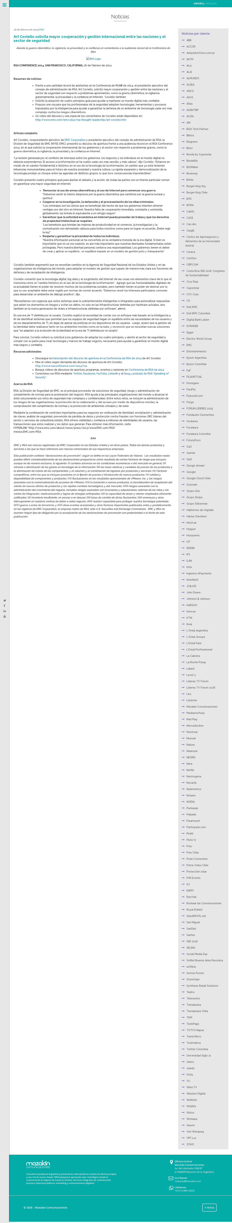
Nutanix (191, 795)
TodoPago (193, 1023)
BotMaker (192, 167)
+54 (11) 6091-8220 (184, 1190)
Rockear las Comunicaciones (204, 903)
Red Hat (191, 897)
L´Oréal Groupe (196, 636)
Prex (189, 846)
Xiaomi (191, 1125)
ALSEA (190, 84)
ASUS (190, 97)
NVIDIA (191, 801)
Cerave (191, 251)
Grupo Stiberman (197, 503)
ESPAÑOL (199, 3)
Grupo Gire (193, 491)
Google (191, 471)
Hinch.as (191, 522)
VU (188, 1080)
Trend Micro (194, 1036)
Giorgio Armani (195, 465)
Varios (190, 1061)
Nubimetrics (194, 789)
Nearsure (192, 751)
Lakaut (191, 668)
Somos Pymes (195, 973)
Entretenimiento (196, 351)
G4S (189, 446)
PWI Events (193, 877)
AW (189, 122)
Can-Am (191, 224)
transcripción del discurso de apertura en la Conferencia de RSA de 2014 (97, 358)
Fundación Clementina (200, 414)
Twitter (77, 373)
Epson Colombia (196, 364)
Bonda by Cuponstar (199, 154)
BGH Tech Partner (197, 129)
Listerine (192, 700)
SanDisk (191, 928)
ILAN (189, 560)
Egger (190, 332)
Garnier (191, 452)
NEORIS (191, 757)
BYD (189, 198)
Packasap (192, 808)
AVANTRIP (193, 110)
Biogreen (192, 141)
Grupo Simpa (194, 497)
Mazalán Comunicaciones (202, 706)
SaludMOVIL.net (196, 916)
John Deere (194, 592)
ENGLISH (211, 3)
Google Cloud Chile (199, 478)
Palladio (191, 814)
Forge (190, 402)
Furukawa (192, 427)
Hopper (191, 529)
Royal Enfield (194, 909)
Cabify (190, 211)
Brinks (190, 179)
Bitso (190, 148)
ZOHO (190, 1144)
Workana (192, 1119)
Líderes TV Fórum (197, 681)
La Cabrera (193, 655)
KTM (189, 617)
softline (191, 966)
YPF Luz (191, 1138)
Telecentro (193, 998)
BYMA (190, 205)
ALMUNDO (193, 78)
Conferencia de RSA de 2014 (146, 369)
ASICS (190, 91)
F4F (189, 370)
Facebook (89, 373)
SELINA (191, 947)
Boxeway (192, 173)
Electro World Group (199, 338)
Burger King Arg (196, 186)
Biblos (190, 135)
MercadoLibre (195, 725)
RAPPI (190, 890)
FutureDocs (194, 440)
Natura (191, 744)
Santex (191, 935)
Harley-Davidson (197, 516)
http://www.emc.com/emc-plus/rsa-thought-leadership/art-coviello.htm (80, 119)
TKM (189, 1017)
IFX (188, 554)
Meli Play (192, 719)
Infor (189, 567)
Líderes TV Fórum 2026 (201, 687)
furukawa (192, 421)
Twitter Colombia (197, 1049)
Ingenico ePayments (199, 573)
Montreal (192, 732)
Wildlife (191, 1106)
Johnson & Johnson (198, 598)
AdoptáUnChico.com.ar (201, 52)
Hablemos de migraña (200, 510)
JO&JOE (191, 586)
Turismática (194, 1042)
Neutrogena (194, 776)
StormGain (193, 979)
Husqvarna (193, 535)
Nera (189, 763)
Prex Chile (193, 852)
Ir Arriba (209, 1207)
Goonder (192, 484)
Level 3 (191, 674)
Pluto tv (191, 839)
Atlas (190, 103)
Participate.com (196, 827)
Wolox (190, 1112)
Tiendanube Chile (197, 1011)
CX (188, 300)
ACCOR (191, 46)
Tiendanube (194, 1004)
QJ (188, 884)
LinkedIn (113, 373)
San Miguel (193, 922)
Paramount (193, 820)
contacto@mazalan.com (188, 1181)
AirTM (190, 59)
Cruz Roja (192, 281)
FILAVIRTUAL (194, 376)
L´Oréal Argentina (197, 630)
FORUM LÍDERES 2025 (200, 408)
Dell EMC (192, 307)
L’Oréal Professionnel (199, 649)
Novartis (192, 782)
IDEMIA (191, 548)
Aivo (189, 65)
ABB (189, 40)
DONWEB (192, 326)
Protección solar (197, 871)
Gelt (189, 459)
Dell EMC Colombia (198, 313)
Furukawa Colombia (199, 433)
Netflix (190, 770)
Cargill (190, 230)
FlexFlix (191, 389)
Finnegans (193, 383)
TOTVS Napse (195, 1030)
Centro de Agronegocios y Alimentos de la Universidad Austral (202, 241)
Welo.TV (192, 1087)
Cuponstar (193, 288)
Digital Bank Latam (198, 319)
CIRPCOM (192, 264)
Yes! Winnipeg (195, 1131)
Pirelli (190, 833)
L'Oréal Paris (194, 643)
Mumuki (191, 738)
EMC (41, 29)
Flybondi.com (195, 395)
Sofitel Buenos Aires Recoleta (205, 960)
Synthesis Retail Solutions (202, 985)
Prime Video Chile (197, 865)
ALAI (189, 72)
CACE (190, 217)
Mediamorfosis (196, 713)
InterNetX (192, 579)
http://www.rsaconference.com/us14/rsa (61, 365)
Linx (189, 694)
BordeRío (192, 160)
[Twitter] (4, 600)
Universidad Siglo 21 (199, 1055)
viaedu (191, 1068)
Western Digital (196, 1093)
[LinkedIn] (4, 611)
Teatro (191, 992)
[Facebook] (4, 606)
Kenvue (191, 611)
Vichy (190, 1074)
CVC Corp (193, 294)
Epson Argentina (196, 357)
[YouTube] (4, 616)
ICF (188, 541)
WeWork (192, 1099)
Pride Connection (197, 858)
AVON (190, 116)
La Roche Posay (196, 662)
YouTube (101, 373)
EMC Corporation (75, 139)
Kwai (189, 624)
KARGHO (192, 605)
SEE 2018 (192, 941)
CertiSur (191, 258)
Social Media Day (197, 954)
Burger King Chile (197, 192)
